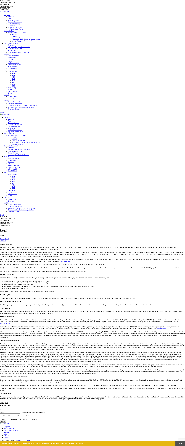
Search (2, 112)
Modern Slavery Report (15, 27)
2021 (13, 82)
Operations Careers (13, 109)
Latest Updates (12, 91)
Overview (15, 34)
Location (14, 36)
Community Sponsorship (15, 48)
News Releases (12, 71)
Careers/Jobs (33, 419)
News (5, 70)
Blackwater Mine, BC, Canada (17, 32)
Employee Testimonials (15, 103)
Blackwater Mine (9, 31)
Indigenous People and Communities (19, 47)
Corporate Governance (15, 22)
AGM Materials (12, 66)
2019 (13, 86)
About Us (11, 16)
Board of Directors (13, 20)
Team (9, 18)
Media (10, 61)
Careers (6, 100)
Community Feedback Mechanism (18, 52)
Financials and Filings (14, 64)
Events (10, 93)
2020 (13, 84)
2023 (13, 79)
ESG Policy (11, 25)
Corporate (7, 15)
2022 (13, 80)
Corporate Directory (14, 24)
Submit (3, 421)
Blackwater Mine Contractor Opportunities (21, 107)
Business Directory (13, 50)
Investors (6, 54)
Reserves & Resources (18, 38)
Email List (11, 98)
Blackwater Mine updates (19, 419)
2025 (13, 75)
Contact (6, 95)
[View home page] (5, 11)
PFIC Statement (12, 68)
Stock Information (13, 56)
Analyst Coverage (13, 63)
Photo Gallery (12, 88)
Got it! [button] (180, 443)
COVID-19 (26, 440)
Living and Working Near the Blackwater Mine (22, 105)
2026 (13, 73)
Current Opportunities (14, 102)
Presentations (12, 57)
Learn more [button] (79, 443)
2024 (13, 77)
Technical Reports (17, 41)
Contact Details (12, 96)
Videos (10, 89)
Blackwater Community (11, 43)
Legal (19, 440)
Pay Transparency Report (15, 29)
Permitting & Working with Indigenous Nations (26, 40)
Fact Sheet (11, 59)
